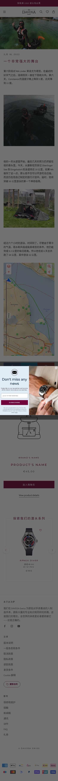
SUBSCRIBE (14, 402)
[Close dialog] (56, 368)
